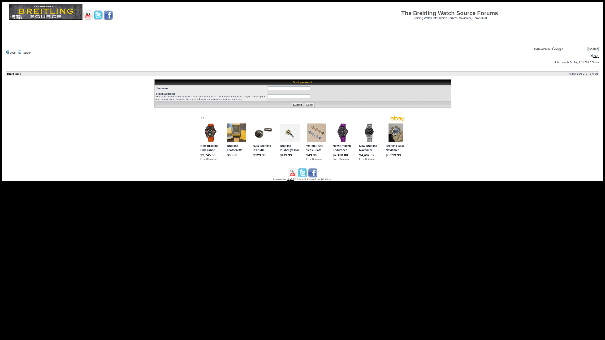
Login (12, 52)
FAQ (596, 56)
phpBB (290, 179)
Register (26, 52)
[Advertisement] (302, 31)
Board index (14, 73)
